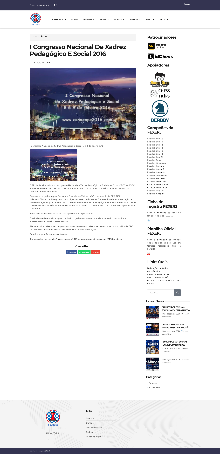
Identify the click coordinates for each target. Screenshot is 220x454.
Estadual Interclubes (157, 181)
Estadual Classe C (156, 172)
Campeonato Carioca (157, 184)
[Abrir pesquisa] (55, 5)
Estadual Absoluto (156, 193)
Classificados (153, 271)
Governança (57, 19)
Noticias (43, 36)
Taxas (148, 19)
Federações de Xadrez (158, 268)
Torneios (87, 19)
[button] (71, 252)
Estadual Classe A (155, 166)
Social (162, 19)
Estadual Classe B (155, 169)
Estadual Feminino (156, 178)
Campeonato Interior (157, 187)
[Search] (177, 292)
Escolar (118, 19)
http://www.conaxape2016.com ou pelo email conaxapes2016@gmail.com (87, 239)
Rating (103, 19)
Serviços (134, 19)
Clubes (74, 19)
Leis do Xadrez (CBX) (157, 277)
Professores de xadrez (158, 274)
